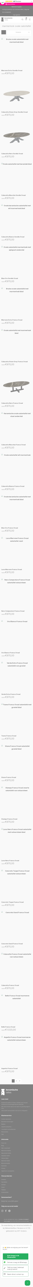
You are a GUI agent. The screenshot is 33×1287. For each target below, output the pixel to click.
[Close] (27, 1247)
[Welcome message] (27, 1283)
